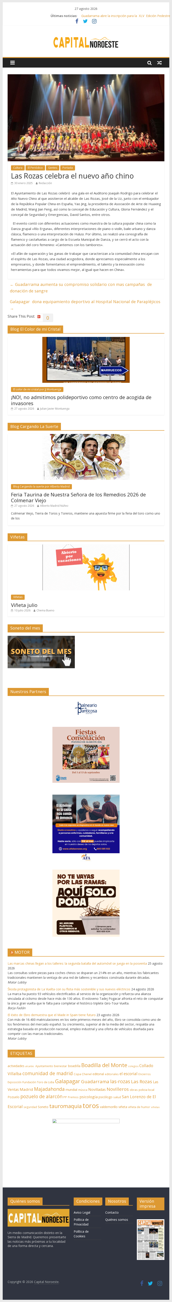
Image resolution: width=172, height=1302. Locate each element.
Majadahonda (49, 1089)
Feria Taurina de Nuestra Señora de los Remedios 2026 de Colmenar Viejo (78, 497)
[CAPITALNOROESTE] (38, 1211)
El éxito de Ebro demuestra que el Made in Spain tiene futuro (52, 1015)
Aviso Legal (82, 1212)
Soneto (43, 1107)
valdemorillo (109, 1107)
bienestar (60, 1066)
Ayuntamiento (44, 1066)
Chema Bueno (45, 610)
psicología (89, 1096)
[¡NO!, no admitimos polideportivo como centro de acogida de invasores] (86, 339)
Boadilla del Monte (104, 1065)
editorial (98, 1074)
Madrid (26, 1089)
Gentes (52, 168)
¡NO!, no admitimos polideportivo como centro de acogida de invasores (81, 400)
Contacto (112, 1212)
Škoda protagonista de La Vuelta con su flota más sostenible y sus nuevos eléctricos (69, 989)
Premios (73, 1097)
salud (117, 1097)
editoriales (112, 1074)
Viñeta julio (24, 605)
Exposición (15, 1082)
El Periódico (35, 168)
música (82, 1090)
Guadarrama (95, 1081)
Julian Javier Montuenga (54, 409)
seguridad (30, 1107)
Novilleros (118, 1089)
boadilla (74, 1066)
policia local (146, 1090)
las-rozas (120, 1081)
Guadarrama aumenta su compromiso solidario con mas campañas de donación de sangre (81, 288)
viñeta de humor (139, 1107)
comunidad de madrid (47, 1073)
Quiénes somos (116, 1219)
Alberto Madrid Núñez (54, 506)
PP (65, 1097)
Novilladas (97, 1089)
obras (134, 1090)
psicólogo (105, 1097)
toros (91, 1105)
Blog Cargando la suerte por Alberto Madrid (41, 486)
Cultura (17, 168)
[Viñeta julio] (86, 547)
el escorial (129, 1073)
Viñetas (17, 597)
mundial (71, 1089)
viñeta (122, 1107)
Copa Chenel (83, 1074)
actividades (16, 1066)
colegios (133, 1066)
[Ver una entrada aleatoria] (159, 62)
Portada (67, 168)
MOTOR (22, 952)
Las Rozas (141, 1081)
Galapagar (67, 1081)
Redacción (45, 183)
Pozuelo (13, 1097)
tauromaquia (65, 1106)
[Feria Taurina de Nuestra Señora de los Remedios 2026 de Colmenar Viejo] (86, 436)
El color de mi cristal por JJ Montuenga (37, 389)
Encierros (144, 1074)
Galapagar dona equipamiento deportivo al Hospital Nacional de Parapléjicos (85, 305)
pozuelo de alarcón (41, 1096)
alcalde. (29, 1066)
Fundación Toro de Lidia (38, 1082)
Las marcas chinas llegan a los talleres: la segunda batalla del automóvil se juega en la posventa (77, 963)
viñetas (155, 1107)
